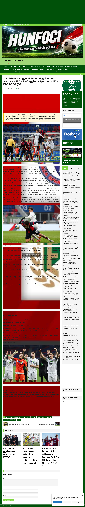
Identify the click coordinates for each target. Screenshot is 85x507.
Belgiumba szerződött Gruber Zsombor (71, 195)
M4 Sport (9, 310)
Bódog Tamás (9, 417)
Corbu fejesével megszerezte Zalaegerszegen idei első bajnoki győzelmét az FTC (69, 264)
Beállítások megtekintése (77, 502)
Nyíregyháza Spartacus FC (9, 419)
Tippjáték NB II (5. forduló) (68, 208)
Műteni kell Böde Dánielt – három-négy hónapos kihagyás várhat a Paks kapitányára (71, 214)
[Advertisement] (39, 13)
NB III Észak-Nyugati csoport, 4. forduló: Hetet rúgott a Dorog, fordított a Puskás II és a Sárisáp (71, 285)
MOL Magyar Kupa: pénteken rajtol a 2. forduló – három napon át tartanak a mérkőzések (71, 232)
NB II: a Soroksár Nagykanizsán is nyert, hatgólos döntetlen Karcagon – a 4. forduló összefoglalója (71, 309)
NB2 (15, 66)
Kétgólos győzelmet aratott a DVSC (9, 453)
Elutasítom (66, 502)
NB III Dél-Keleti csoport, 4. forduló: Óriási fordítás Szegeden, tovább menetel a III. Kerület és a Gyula (71, 290)
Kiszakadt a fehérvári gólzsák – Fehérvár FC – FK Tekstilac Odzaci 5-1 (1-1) (50, 457)
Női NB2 (31, 66)
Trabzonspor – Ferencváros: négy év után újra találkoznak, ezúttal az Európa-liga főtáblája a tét (71, 203)
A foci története (17, 69)
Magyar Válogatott (57, 66)
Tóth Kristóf (13, 88)
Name (4, 488)
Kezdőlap (5, 66)
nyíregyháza (48, 417)
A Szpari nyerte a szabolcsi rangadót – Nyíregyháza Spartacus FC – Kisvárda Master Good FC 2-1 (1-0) (71, 304)
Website (4, 495)
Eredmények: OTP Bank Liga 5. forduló (70, 94)
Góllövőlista (46, 66)
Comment (5, 478)
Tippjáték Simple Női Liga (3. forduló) (70, 206)
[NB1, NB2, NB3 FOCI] (42, 57)
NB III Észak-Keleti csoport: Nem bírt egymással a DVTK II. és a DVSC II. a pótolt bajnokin (70, 222)
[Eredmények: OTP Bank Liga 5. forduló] (72, 85)
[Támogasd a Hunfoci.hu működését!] (72, 153)
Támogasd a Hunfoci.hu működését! (71, 161)
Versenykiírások (7, 69)
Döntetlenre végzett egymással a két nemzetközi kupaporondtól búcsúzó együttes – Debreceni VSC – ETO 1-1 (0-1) (71, 295)
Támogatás (58, 71)
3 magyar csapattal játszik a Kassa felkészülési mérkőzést (30, 456)
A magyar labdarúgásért (38, 69)
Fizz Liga (33, 417)
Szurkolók (26, 69)
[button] (82, 495)
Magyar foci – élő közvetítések (10, 71)
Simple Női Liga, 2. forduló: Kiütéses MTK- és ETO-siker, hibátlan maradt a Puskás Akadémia (70, 273)
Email (4, 491)
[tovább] (65, 105)
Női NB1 (25, 66)
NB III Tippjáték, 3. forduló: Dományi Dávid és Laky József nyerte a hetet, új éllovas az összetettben (71, 248)
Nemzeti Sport (9, 165)
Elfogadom (57, 502)
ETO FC (28, 417)
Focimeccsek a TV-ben (63, 69)
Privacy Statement (68, 504)
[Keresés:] (76, 24)
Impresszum (50, 71)
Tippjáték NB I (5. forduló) (68, 210)
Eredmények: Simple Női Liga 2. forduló (71, 323)
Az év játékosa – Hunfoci (71, 66)
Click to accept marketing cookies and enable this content (31, 255)
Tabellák (37, 66)
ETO (24, 417)
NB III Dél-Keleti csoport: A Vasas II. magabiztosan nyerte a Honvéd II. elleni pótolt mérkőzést (71, 240)
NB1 (11, 66)
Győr (39, 417)
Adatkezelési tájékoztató (38, 71)
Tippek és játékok (25, 71)
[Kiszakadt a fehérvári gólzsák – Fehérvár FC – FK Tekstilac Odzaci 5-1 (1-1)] (51, 439)
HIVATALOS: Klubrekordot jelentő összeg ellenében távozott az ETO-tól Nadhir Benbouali (71, 192)
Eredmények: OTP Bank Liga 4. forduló (71, 281)
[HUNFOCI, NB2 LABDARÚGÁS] (72, 134)
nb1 (43, 417)
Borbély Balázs (17, 417)
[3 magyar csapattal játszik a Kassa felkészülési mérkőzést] (32, 439)
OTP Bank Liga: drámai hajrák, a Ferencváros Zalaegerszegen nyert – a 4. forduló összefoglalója (71, 268)
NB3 (19, 66)
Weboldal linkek (51, 69)
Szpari (19, 419)
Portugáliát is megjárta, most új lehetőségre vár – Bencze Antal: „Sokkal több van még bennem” (71, 227)
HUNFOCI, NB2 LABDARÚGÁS (68, 143)
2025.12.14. (6, 88)
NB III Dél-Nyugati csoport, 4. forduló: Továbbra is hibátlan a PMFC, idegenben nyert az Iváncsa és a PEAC (71, 278)
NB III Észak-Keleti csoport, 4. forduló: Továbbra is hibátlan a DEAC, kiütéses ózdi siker (71, 300)
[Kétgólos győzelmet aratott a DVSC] (12, 439)
